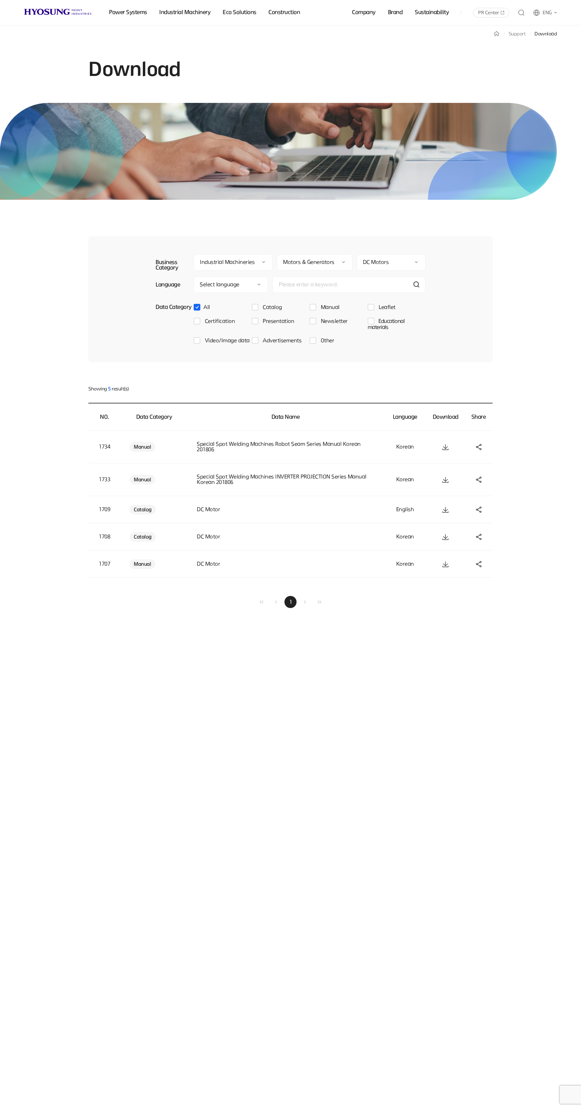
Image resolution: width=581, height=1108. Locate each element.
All (206, 307)
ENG (547, 12)
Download (545, 34)
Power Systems (128, 12)
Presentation (277, 321)
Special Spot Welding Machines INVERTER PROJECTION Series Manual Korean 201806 (281, 479)
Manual (329, 307)
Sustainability (432, 12)
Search (521, 13)
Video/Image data (226, 341)
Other (326, 341)
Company (364, 12)
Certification (219, 321)
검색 (416, 284)
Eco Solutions (239, 12)
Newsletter (333, 321)
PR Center (488, 12)
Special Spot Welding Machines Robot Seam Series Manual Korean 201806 (279, 447)
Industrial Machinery (184, 12)
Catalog (271, 307)
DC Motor (208, 510)
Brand (395, 12)
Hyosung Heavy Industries (57, 11)
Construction (284, 12)
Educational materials (386, 324)
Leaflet (386, 307)
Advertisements (281, 341)
